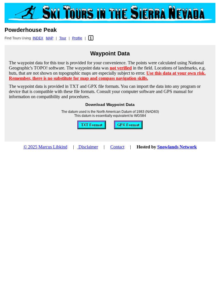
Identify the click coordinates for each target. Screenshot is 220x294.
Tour (62, 38)
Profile (77, 38)
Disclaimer (87, 146)
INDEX (38, 38)
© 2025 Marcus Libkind (45, 146)
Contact (117, 146)
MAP (49, 38)
